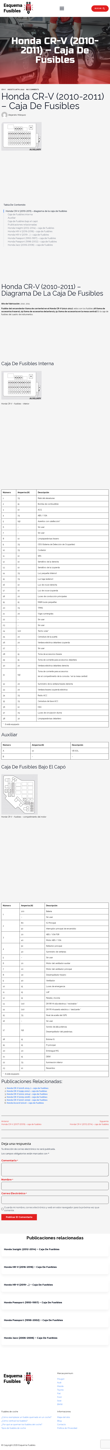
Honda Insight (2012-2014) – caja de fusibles (31, 228)
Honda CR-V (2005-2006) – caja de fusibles (27, 1097)
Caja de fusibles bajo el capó (23, 221)
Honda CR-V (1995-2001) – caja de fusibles (27, 1091)
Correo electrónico (14, 1193)
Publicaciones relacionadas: (22, 224)
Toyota (60, 1390)
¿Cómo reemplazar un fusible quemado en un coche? (26, 1417)
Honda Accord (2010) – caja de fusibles (25, 1103)
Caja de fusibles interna (20, 214)
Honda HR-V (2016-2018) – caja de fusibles (30, 231)
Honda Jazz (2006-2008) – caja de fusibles (30, 245)
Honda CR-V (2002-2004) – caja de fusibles (27, 1094)
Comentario (9, 1160)
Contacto (61, 1424)
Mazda (60, 1386)
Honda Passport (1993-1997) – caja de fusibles (32, 238)
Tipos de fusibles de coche (13, 1428)
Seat (59, 1401)
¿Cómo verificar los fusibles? (14, 1421)
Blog (59, 1421)
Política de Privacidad (67, 1428)
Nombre (7, 1179)
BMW (60, 1404)
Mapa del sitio (63, 1417)
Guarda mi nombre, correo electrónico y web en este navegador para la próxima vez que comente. (51, 1209)
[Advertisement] (55, 263)
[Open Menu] (62, 8)
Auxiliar (12, 218)
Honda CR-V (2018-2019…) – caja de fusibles (27, 1088)
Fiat (59, 1393)
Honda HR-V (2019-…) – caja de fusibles (28, 234)
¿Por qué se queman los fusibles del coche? (21, 1424)
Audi (59, 1382)
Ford (59, 1397)
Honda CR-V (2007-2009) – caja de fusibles (27, 1100)
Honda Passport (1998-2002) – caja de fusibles (32, 241)
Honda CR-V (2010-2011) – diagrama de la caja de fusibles (36, 211)
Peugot (60, 1379)
